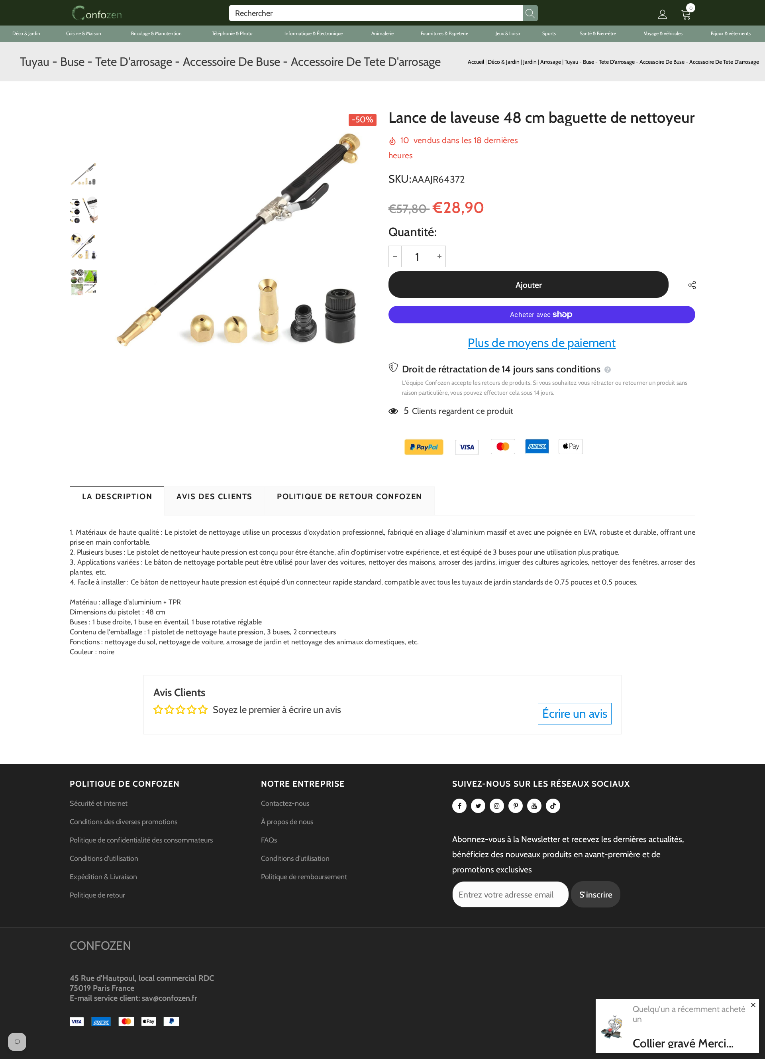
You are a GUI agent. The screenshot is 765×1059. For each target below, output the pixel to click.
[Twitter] (478, 806)
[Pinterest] (515, 806)
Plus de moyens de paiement (542, 342)
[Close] (753, 1004)
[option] (241, 246)
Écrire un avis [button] (574, 713)
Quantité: (412, 231)
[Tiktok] (553, 806)
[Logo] (97, 13)
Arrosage (551, 61)
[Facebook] (459, 806)
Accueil (476, 61)
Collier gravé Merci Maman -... (679, 1043)
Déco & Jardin (504, 61)
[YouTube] (534, 806)
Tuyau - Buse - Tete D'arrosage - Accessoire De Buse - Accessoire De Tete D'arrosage (662, 61)
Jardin (530, 61)
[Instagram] (497, 806)
